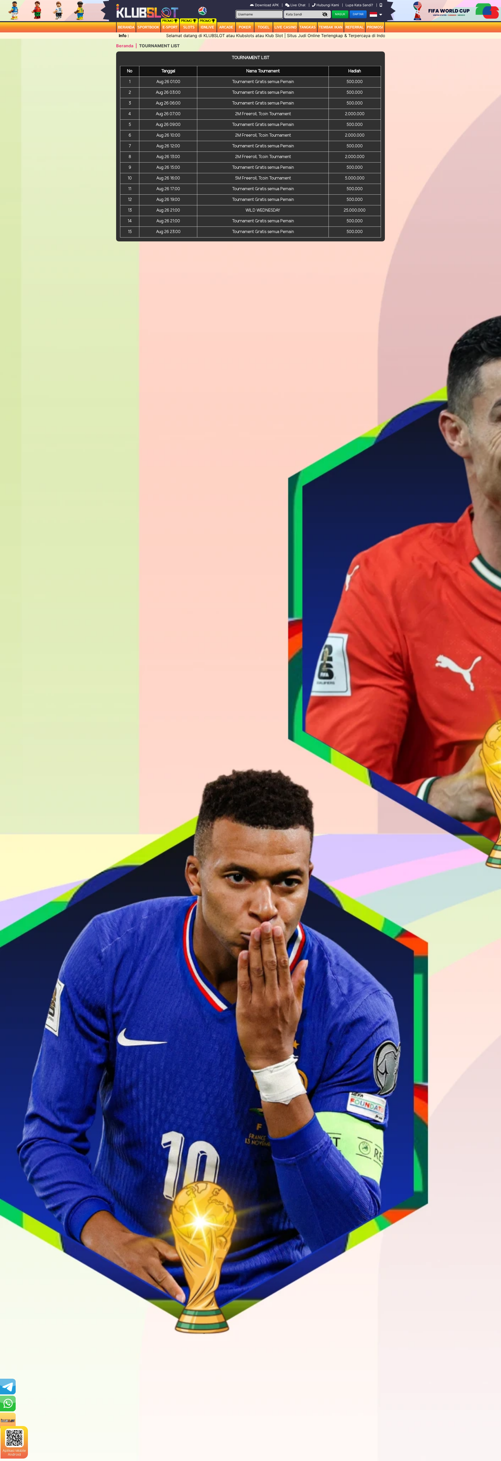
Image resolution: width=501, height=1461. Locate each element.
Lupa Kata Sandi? (359, 5)
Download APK (267, 5)
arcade (226, 27)
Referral (354, 27)
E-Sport (170, 27)
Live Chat (297, 5)
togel (264, 27)
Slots (189, 27)
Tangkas (308, 27)
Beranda (126, 27)
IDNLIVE (207, 27)
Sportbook (148, 27)
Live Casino (285, 27)
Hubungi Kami (327, 5)
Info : (124, 35)
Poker (245, 27)
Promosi (375, 27)
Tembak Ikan (330, 27)
